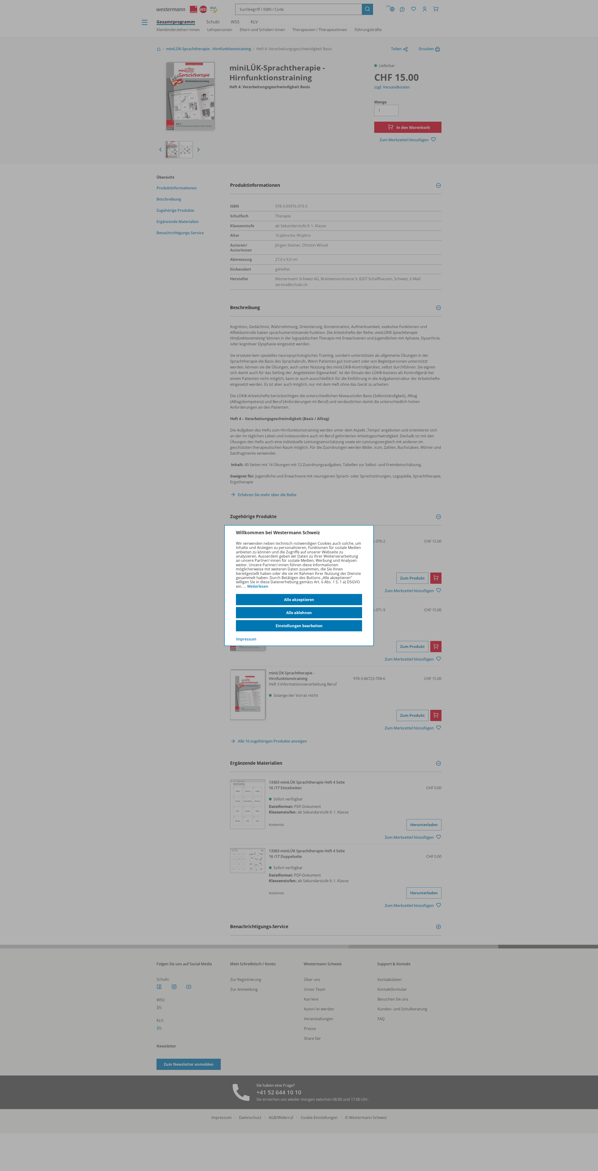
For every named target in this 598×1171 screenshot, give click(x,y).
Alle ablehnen (299, 612)
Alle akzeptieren (299, 599)
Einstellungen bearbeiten (299, 625)
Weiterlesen (257, 586)
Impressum (246, 639)
